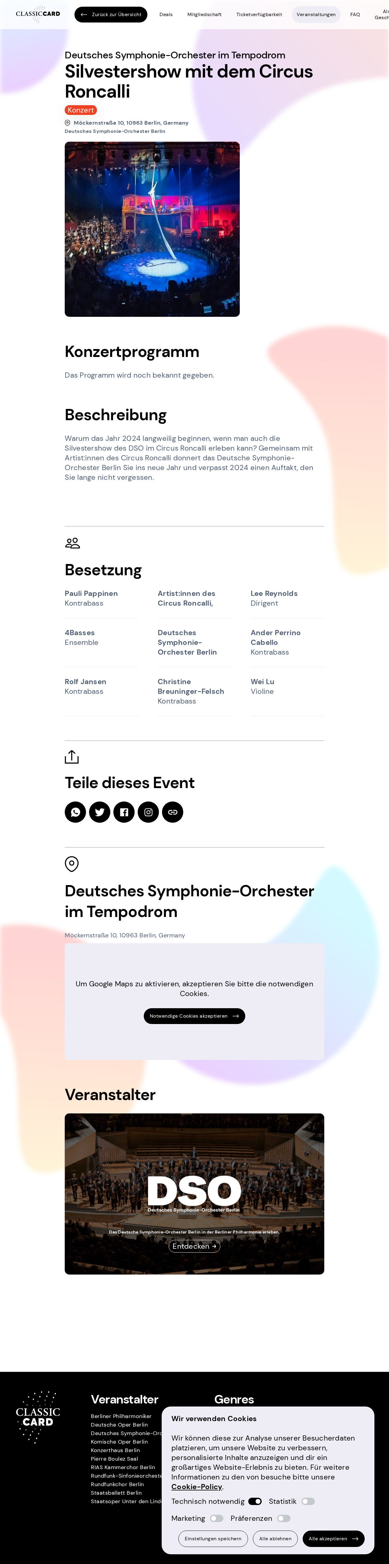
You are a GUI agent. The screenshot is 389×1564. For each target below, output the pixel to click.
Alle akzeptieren (328, 1538)
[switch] (255, 1501)
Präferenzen (251, 1518)
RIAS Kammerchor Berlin (123, 1467)
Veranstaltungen (316, 14)
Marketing (188, 1518)
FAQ (355, 14)
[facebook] (124, 812)
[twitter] (99, 812)
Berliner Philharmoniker (121, 1416)
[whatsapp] (75, 812)
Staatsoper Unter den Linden (129, 1501)
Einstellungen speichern (213, 1538)
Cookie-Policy (196, 1486)
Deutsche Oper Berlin (119, 1424)
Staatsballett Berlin (116, 1493)
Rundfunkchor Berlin (117, 1484)
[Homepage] (38, 14)
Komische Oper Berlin (119, 1441)
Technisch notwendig (208, 1501)
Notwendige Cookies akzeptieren (189, 1016)
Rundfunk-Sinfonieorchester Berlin (136, 1475)
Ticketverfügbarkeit (259, 14)
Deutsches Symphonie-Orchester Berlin (143, 1433)
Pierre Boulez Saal (114, 1458)
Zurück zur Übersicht (116, 14)
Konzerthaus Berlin (115, 1450)
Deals (166, 14)
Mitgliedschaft (205, 14)
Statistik (283, 1501)
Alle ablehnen (275, 1538)
